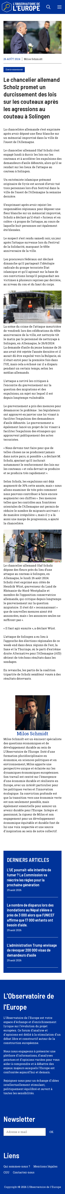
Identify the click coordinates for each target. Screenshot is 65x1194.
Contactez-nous (23, 1172)
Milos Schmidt (33, 59)
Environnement (14, 69)
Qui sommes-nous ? (16, 1166)
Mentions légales (45, 1166)
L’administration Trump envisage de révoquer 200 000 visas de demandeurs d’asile (32, 950)
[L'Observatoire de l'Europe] (21, 7)
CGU (6, 1172)
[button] (48, 7)
